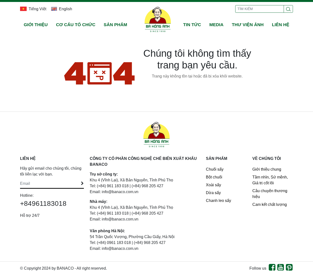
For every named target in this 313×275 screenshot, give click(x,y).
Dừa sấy (213, 193)
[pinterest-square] (289, 269)
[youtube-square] (280, 269)
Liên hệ (280, 24)
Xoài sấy (213, 185)
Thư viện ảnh (248, 24)
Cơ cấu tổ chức (75, 24)
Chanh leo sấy (218, 200)
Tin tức (192, 24)
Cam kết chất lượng (269, 204)
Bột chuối (214, 177)
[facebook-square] (272, 269)
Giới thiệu (36, 24)
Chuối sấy (215, 169)
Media (216, 24)
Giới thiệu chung (266, 169)
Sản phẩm (115, 24)
